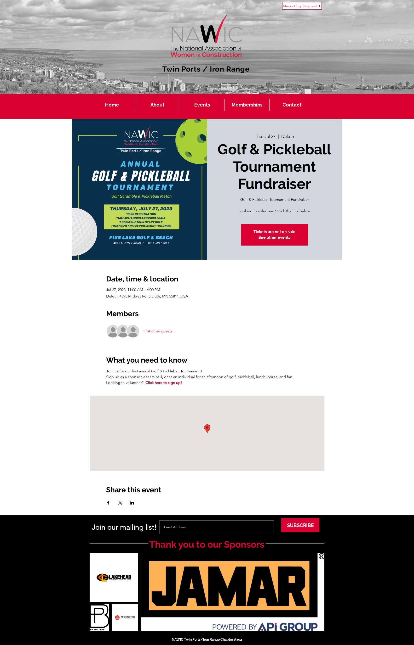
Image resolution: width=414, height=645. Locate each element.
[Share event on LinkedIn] (132, 503)
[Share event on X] (120, 503)
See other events (274, 237)
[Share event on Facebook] (108, 503)
